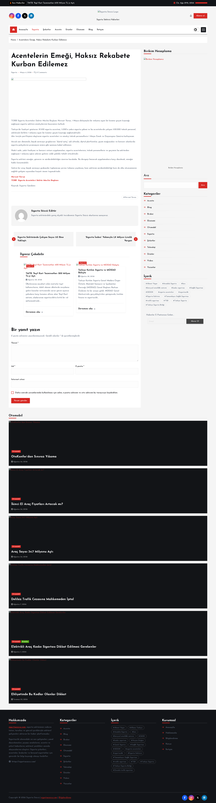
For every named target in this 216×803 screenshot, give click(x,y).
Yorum (14, 343)
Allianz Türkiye (136, 728)
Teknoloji (151, 247)
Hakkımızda (171, 733)
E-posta (80, 366)
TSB (166, 301)
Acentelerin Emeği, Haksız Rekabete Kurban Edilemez (43, 40)
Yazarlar (151, 267)
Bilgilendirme (172, 738)
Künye (169, 744)
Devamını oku (33, 312)
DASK (142, 736)
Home (13, 40)
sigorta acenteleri (166, 292)
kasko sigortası (179, 288)
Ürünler (69, 30)
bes (184, 284)
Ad (13, 366)
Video (150, 261)
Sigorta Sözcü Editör (43, 211)
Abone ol (200, 16)
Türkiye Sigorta (180, 301)
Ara (146, 175)
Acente (58, 30)
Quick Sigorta (120, 745)
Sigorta (35, 30)
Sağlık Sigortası (197, 288)
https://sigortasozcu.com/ (23, 762)
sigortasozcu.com (49, 798)
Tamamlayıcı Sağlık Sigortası (177, 296)
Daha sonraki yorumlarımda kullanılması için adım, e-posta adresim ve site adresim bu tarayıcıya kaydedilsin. (66, 393)
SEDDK (150, 292)
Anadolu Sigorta (170, 284)
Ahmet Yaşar (152, 284)
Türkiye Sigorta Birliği (155, 305)
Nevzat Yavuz (130, 197)
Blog (90, 30)
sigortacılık (184, 292)
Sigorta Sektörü (153, 296)
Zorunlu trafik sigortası (123, 770)
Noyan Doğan (138, 740)
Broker (150, 214)
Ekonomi (80, 30)
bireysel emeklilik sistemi (157, 288)
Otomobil (151, 227)
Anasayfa (23, 30)
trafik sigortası (153, 301)
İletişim (100, 30)
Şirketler (47, 30)
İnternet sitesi (17, 379)
